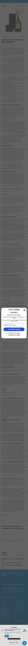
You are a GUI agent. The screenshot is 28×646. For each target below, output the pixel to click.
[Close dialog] (24, 310)
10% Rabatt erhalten (14, 329)
